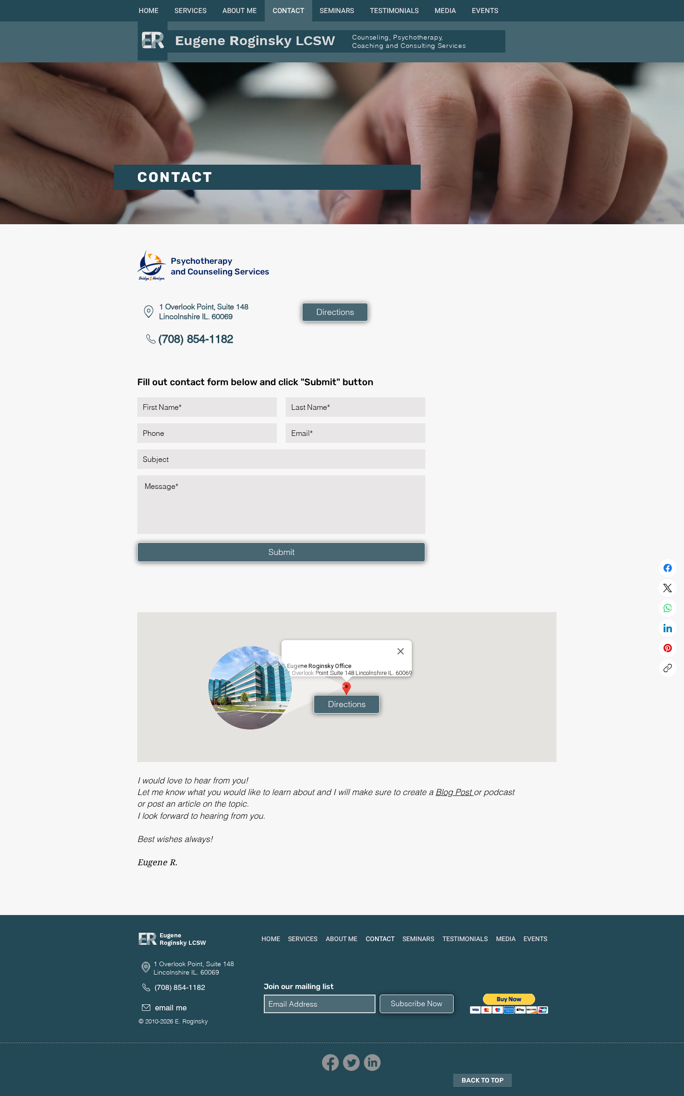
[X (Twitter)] (667, 588)
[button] (191, 10)
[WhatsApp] (668, 608)
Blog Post (455, 792)
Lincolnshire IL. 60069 (196, 316)
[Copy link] (668, 668)
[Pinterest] (668, 648)
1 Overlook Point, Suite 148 (203, 306)
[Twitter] (351, 1062)
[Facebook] (668, 568)
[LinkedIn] (668, 628)
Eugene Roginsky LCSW (183, 939)
